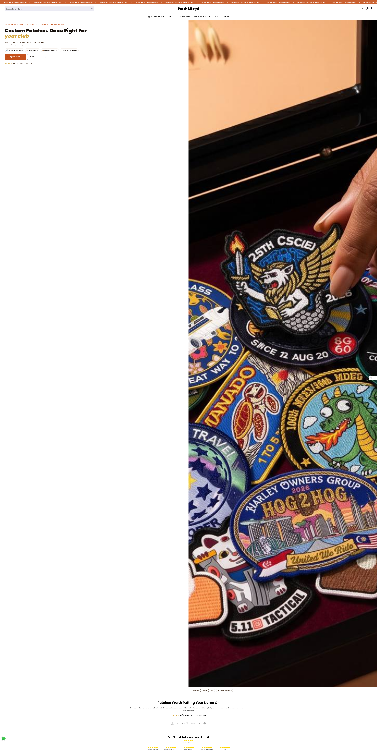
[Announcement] (75, 2)
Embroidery (196, 690)
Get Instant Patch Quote (161, 16)
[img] (188, 740)
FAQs (216, 16)
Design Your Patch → (15, 57)
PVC (212, 690)
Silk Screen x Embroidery (224, 690)
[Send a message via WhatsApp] (3, 738)
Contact (225, 16)
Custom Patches (183, 16)
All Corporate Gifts (202, 16)
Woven (205, 690)
